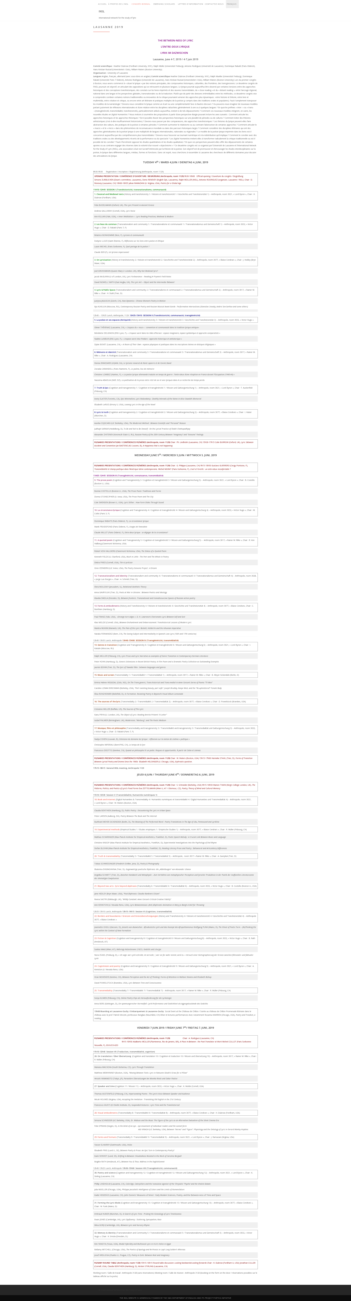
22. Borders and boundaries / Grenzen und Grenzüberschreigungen (126, 916)
